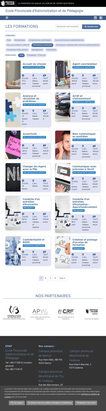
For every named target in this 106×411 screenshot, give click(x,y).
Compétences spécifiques (40, 40)
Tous (9, 40)
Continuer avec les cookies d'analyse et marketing (50, 403)
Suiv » (62, 278)
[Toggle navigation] (6, 18)
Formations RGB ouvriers (17, 50)
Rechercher (92, 27)
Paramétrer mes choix (86, 403)
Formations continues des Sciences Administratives (77, 45)
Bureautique (19, 40)
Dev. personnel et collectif (18, 45)
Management (37, 50)
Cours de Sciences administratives (69, 40)
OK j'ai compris (16, 403)
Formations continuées (42, 45)
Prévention (51, 50)
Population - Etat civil (36, 55)
